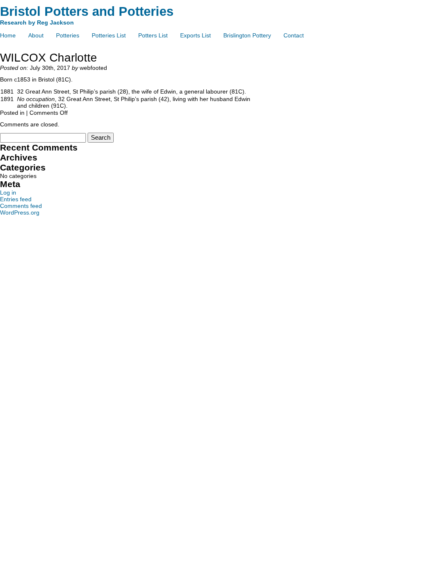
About (36, 35)
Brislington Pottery (247, 35)
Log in (8, 192)
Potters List (153, 35)
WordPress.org (19, 212)
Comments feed (21, 206)
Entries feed (16, 199)
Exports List (195, 35)
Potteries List (109, 35)
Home (8, 35)
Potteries (67, 35)
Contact (293, 35)
